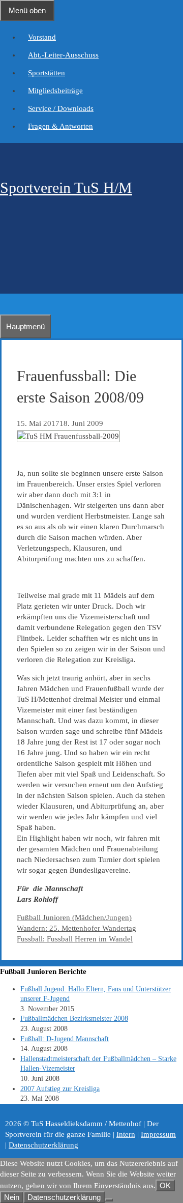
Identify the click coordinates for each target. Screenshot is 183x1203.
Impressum (158, 1134)
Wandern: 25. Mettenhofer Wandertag (76, 928)
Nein (11, 1197)
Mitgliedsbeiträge (55, 91)
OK (165, 1185)
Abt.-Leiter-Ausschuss (63, 55)
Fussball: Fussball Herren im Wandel (75, 939)
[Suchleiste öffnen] (5, 304)
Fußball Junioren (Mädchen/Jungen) (74, 917)
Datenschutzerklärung (43, 1145)
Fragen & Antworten (60, 126)
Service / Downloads (61, 108)
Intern (125, 1134)
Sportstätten (46, 73)
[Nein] (109, 1199)
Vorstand (42, 37)
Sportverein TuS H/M (66, 187)
